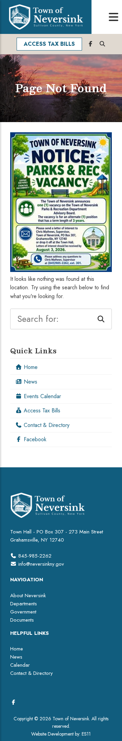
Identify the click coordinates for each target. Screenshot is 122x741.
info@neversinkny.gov (41, 564)
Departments (23, 603)
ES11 (86, 733)
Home (30, 367)
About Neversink (28, 595)
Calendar (20, 665)
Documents (22, 620)
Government (23, 612)
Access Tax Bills (41, 410)
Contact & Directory (45, 425)
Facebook (34, 439)
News (29, 382)
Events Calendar (41, 396)
